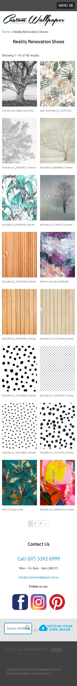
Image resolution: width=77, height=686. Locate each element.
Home (6, 32)
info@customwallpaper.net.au (38, 577)
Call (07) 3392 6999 (38, 558)
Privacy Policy (42, 673)
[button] (66, 5)
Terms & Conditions (18, 673)
